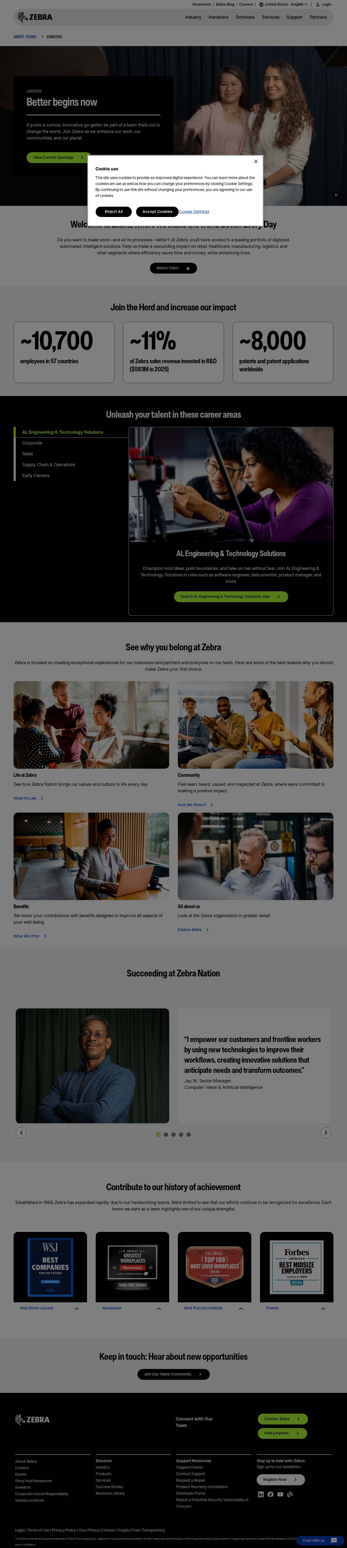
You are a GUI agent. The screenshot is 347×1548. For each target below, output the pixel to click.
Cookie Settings (194, 212)
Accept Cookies (157, 212)
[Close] (256, 161)
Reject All (114, 212)
